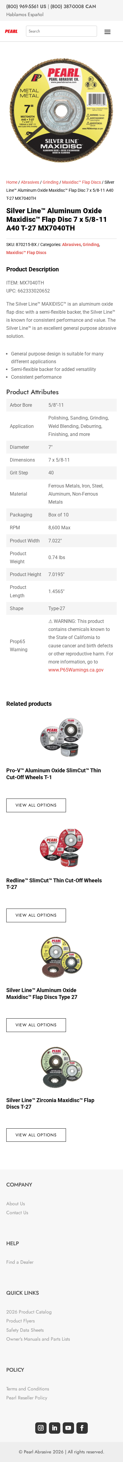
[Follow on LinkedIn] (54, 1428)
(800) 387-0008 (67, 6)
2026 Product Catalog (29, 1311)
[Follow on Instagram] (41, 1428)
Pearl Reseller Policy (26, 1397)
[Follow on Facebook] (82, 1428)
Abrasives (30, 182)
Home (11, 182)
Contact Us (17, 1212)
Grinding (51, 182)
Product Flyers (20, 1320)
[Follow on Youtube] (68, 1428)
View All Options (36, 805)
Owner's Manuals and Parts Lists (38, 1339)
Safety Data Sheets (25, 1330)
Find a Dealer (19, 1262)
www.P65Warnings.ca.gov (76, 670)
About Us (15, 1203)
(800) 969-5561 (22, 6)
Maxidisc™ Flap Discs (81, 182)
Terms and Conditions (27, 1388)
